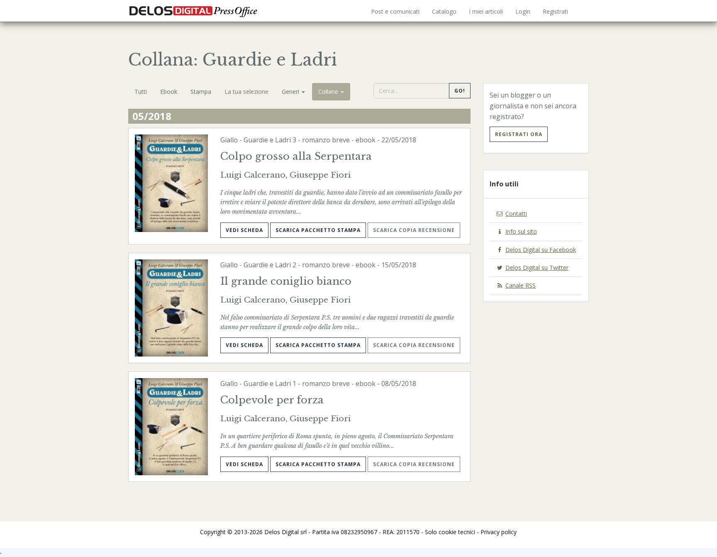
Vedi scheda (244, 230)
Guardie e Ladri (267, 139)
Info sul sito (521, 231)
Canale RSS (520, 285)
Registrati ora (518, 134)
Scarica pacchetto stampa (318, 230)
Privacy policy (498, 532)
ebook (366, 139)
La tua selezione (246, 91)
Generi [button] (291, 91)
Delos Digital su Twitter (536, 267)
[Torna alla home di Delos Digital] (194, 10)
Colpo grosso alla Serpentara (296, 156)
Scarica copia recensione (414, 230)
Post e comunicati (395, 11)
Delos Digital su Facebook (540, 250)
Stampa (200, 91)
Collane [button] (329, 91)
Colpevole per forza (272, 400)
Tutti (140, 91)
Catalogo (444, 11)
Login (522, 11)
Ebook (168, 91)
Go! (459, 90)
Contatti (516, 213)
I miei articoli (486, 11)
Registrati (555, 11)
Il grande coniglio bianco (285, 281)
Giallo (229, 139)
